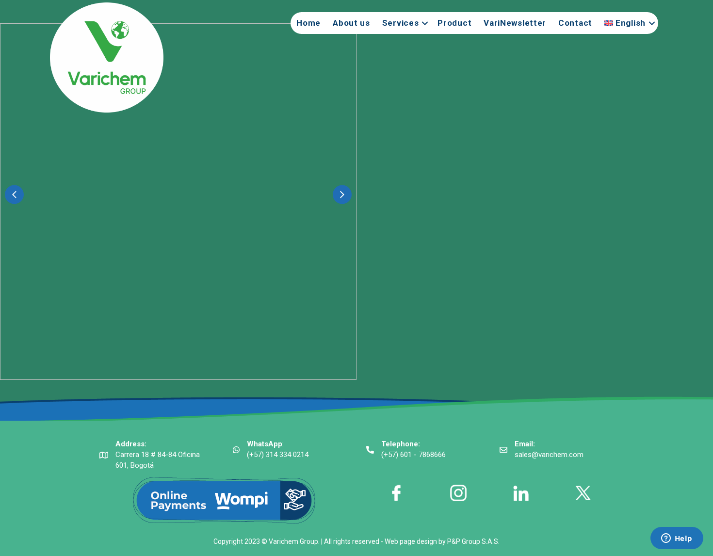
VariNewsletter (515, 23)
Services (400, 23)
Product (454, 23)
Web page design (411, 541)
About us (351, 23)
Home (308, 23)
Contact (575, 23)
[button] (14, 194)
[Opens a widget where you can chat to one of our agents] (676, 539)
